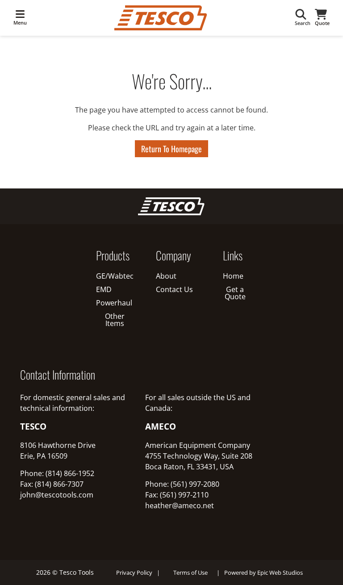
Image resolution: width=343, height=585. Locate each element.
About (166, 276)
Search (302, 23)
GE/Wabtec (115, 276)
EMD (104, 289)
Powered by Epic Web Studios (263, 572)
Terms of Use (190, 572)
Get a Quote (235, 292)
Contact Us (174, 289)
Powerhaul (114, 303)
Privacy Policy (134, 572)
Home (233, 276)
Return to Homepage (171, 149)
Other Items (115, 319)
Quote (322, 23)
